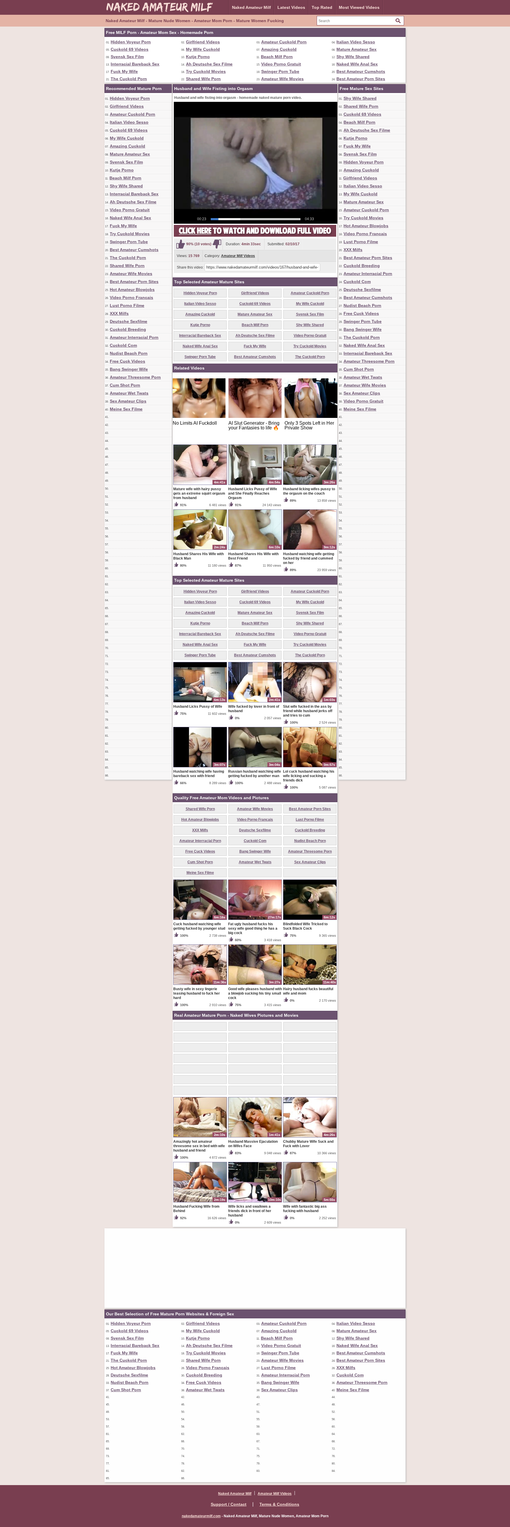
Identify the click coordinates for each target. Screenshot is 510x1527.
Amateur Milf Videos (238, 256)
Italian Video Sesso (355, 42)
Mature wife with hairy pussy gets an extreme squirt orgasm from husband (199, 493)
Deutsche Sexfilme (128, 321)
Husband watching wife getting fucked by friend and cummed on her (308, 558)
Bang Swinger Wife (129, 369)
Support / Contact (228, 1504)
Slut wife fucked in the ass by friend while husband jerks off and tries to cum (307, 710)
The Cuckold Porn (129, 78)
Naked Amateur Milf (251, 7)
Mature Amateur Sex (356, 49)
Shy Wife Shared (353, 56)
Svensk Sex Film (127, 56)
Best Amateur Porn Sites (360, 78)
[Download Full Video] (255, 235)
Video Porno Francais (131, 297)
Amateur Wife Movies (282, 78)
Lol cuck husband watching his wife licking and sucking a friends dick (308, 775)
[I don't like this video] (217, 244)
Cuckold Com (123, 345)
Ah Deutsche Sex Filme (209, 64)
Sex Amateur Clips (128, 401)
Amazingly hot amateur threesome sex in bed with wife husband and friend (199, 1145)
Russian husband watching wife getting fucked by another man (254, 773)
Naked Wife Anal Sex (357, 64)
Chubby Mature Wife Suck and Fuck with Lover (308, 1143)
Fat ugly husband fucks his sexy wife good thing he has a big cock (252, 928)
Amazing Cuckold (279, 49)
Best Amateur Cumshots (360, 71)
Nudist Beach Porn (129, 353)
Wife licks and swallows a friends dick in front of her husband (249, 1210)
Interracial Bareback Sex (135, 64)
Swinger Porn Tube (280, 71)
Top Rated (322, 7)
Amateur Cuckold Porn (284, 42)
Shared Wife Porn (203, 78)
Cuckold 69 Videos (129, 49)
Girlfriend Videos (203, 42)
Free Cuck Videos (127, 361)
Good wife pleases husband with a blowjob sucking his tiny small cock (255, 993)
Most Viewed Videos (359, 7)
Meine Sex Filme (126, 409)
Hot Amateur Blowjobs (132, 289)
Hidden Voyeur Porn (131, 42)
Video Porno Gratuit (281, 64)
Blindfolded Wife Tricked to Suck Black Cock (305, 926)
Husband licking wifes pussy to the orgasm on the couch (309, 491)
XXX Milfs (119, 313)
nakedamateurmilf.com (201, 1516)
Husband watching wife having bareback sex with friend (198, 773)
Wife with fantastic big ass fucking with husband (305, 1208)
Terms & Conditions (279, 1504)
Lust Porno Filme (127, 305)
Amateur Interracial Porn (134, 337)
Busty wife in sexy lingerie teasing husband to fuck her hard (196, 993)
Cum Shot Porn (125, 385)
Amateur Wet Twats (129, 393)
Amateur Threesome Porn (135, 377)
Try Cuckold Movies (206, 71)
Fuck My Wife (124, 71)
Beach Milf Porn (277, 56)
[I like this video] (180, 244)
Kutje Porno (198, 56)
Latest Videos (291, 7)
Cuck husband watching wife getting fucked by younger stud (199, 926)
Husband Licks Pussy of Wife (197, 706)
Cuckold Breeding (128, 329)
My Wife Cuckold (203, 49)
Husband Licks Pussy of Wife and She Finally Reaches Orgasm (252, 493)
